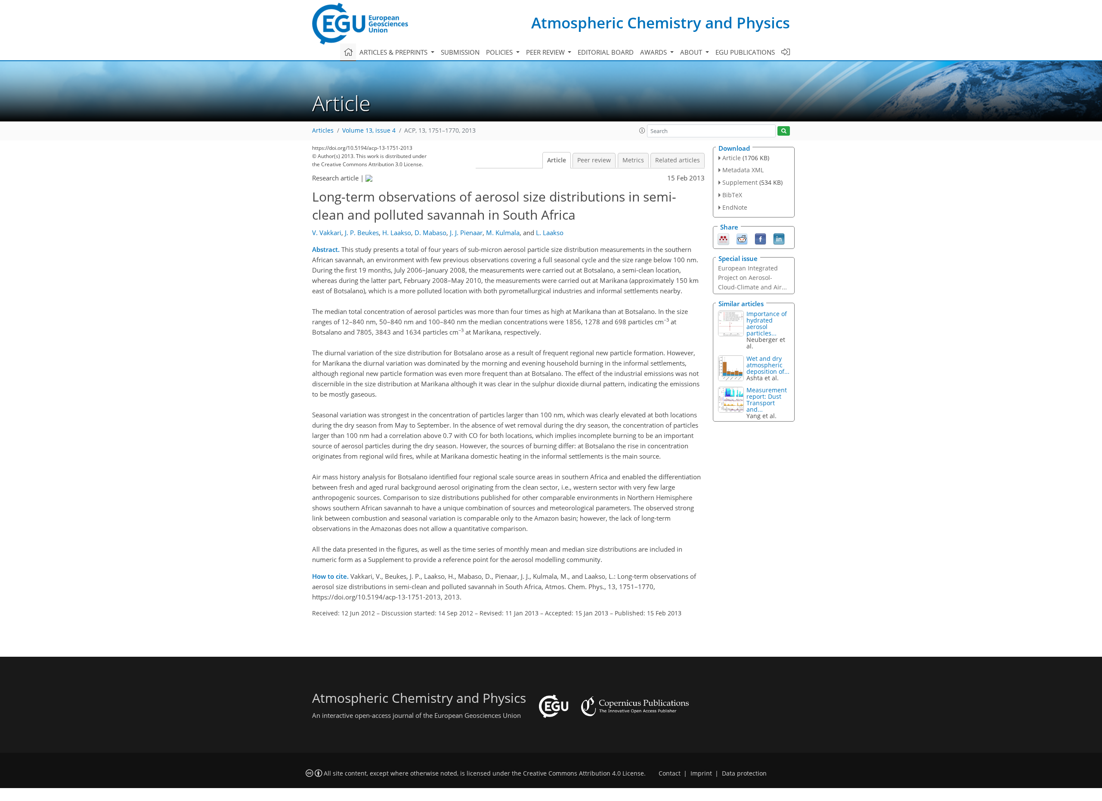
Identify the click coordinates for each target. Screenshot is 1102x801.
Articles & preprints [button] (394, 52)
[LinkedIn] (779, 238)
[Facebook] (760, 238)
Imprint (701, 773)
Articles (323, 130)
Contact (670, 773)
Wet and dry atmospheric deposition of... (767, 365)
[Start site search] (783, 131)
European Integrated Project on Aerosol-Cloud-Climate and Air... (752, 277)
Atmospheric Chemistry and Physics (660, 22)
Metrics (633, 160)
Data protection (744, 773)
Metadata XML (743, 170)
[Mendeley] (723, 238)
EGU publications (745, 52)
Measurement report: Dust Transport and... (766, 399)
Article (556, 160)
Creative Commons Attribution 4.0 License (583, 773)
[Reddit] (742, 238)
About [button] (692, 52)
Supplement (740, 182)
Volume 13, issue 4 (369, 130)
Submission (460, 52)
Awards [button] (654, 52)
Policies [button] (500, 52)
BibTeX (732, 195)
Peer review (594, 160)
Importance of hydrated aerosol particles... (766, 323)
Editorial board (606, 52)
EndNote (734, 207)
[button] (642, 130)
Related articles (677, 160)
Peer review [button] (546, 52)
